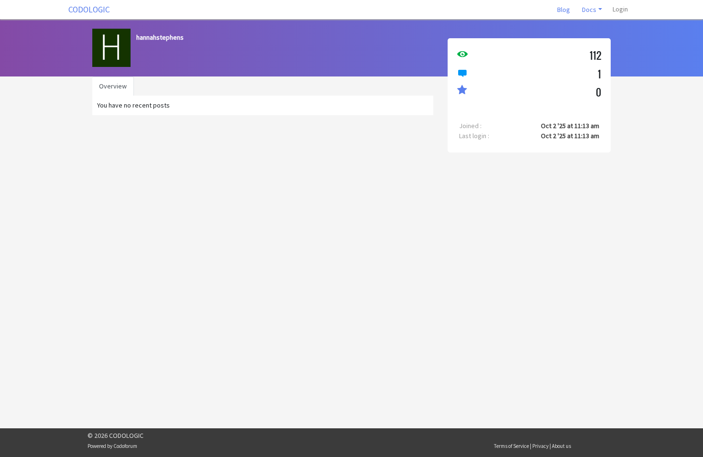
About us (561, 446)
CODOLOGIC (89, 9)
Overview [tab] (113, 86)
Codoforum (125, 446)
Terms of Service (511, 446)
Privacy (540, 446)
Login (620, 9)
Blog (563, 9)
